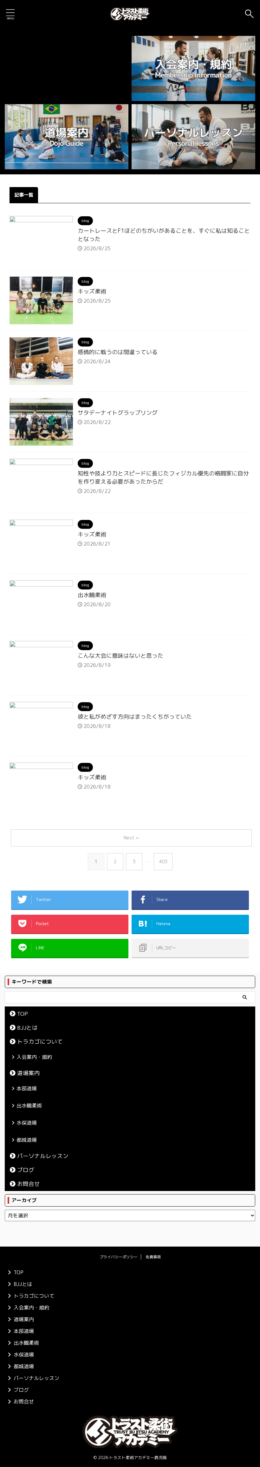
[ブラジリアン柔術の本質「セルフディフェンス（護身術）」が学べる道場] (130, 14)
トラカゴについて (40, 1042)
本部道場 (26, 1088)
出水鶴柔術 (92, 595)
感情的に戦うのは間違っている (118, 352)
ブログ (25, 1170)
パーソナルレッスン (42, 1156)
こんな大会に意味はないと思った (120, 656)
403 (163, 861)
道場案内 (28, 1073)
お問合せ (28, 1184)
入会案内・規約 (34, 1056)
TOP (22, 1014)
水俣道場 (26, 1122)
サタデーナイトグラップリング (118, 413)
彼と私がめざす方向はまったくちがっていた (135, 717)
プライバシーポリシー (119, 1257)
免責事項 (153, 1257)
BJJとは (27, 1028)
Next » (131, 837)
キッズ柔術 (92, 291)
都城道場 (26, 1139)
